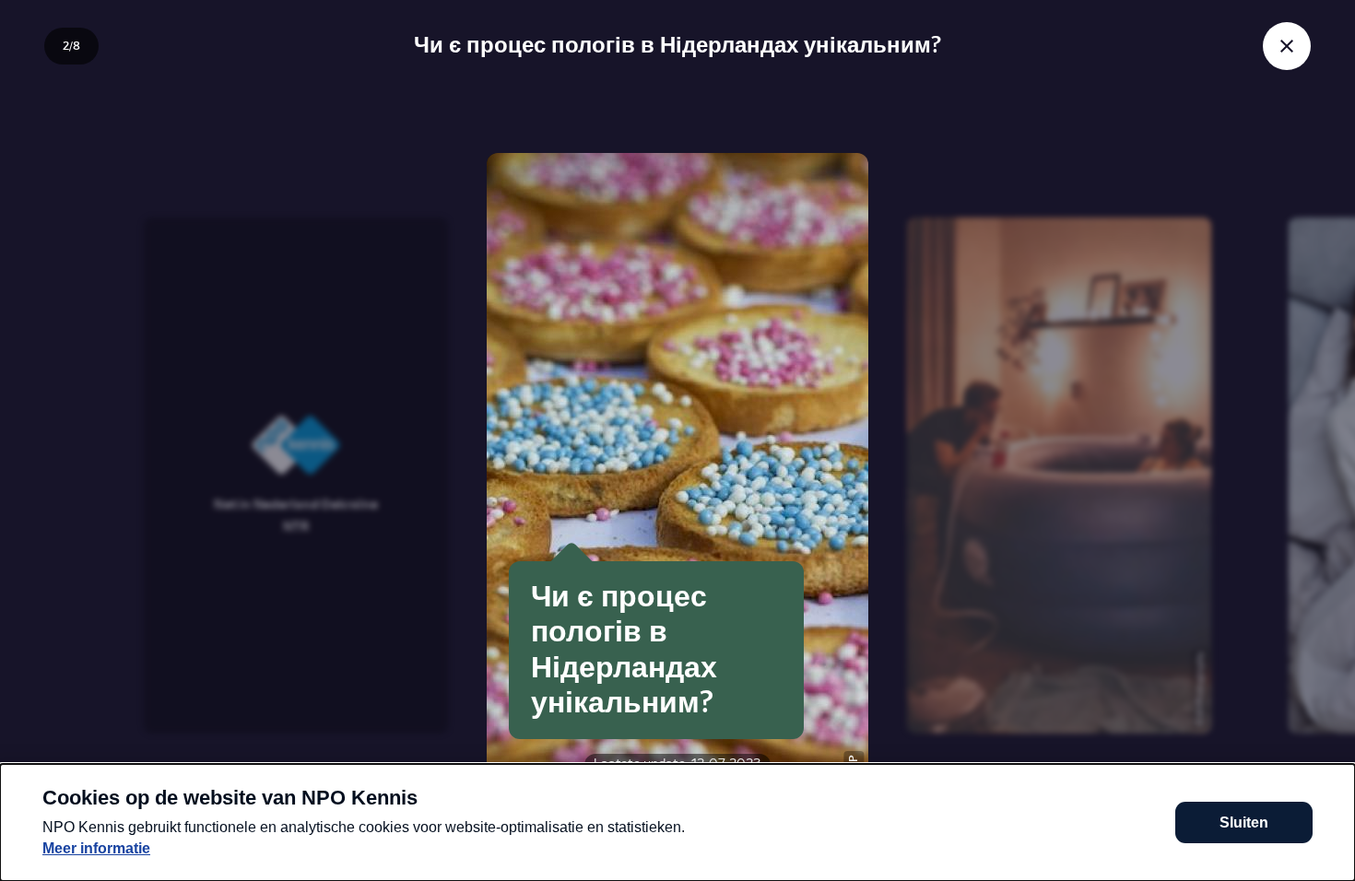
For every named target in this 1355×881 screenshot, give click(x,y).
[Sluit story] (1287, 46)
